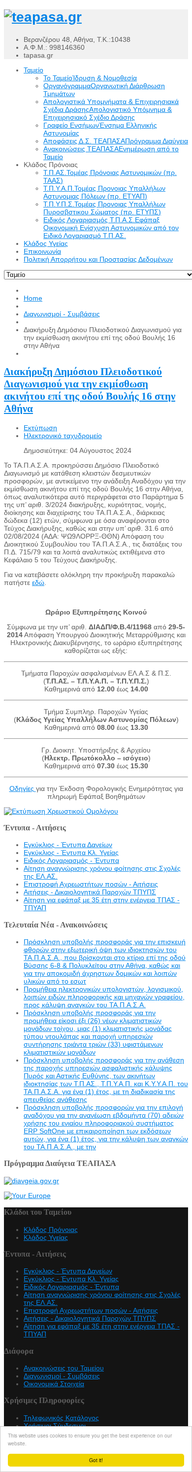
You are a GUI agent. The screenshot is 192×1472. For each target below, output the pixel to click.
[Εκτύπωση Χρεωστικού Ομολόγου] (61, 811)
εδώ (38, 582)
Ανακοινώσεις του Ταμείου (64, 1368)
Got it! (96, 1460)
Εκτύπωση (40, 428)
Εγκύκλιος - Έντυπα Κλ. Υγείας (71, 852)
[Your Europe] (27, 1195)
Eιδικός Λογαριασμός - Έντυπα (71, 860)
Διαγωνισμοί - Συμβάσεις (62, 314)
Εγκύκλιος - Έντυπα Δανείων (68, 845)
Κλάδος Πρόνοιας (51, 1229)
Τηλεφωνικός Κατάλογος (61, 1418)
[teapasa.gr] (43, 17)
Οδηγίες (22, 788)
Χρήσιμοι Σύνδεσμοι (55, 1426)
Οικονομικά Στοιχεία (54, 1384)
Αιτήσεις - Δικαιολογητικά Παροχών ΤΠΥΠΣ (90, 892)
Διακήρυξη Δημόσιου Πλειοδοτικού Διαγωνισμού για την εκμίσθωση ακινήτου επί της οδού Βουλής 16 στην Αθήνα (89, 390)
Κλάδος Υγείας (46, 1237)
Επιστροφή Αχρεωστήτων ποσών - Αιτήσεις (91, 884)
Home (33, 298)
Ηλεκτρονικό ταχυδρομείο (63, 436)
